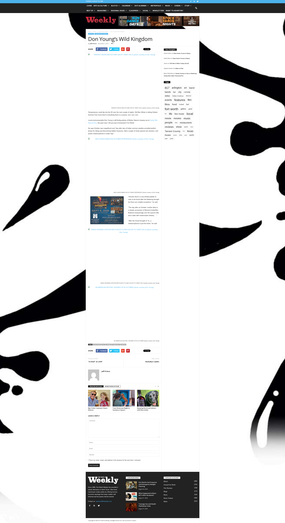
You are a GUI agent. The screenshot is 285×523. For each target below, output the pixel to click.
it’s (166, 114)
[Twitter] (197, 1)
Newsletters (158, 10)
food (174, 104)
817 (167, 88)
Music (167, 6)
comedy (187, 92)
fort (187, 104)
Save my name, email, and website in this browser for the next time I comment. (115, 460)
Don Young (97, 344)
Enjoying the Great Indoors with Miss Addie (146, 409)
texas (190, 131)
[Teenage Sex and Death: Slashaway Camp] (131, 507)
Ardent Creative (131, 520)
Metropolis (156, 6)
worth (191, 135)
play (176, 122)
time (180, 135)
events (168, 100)
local (190, 114)
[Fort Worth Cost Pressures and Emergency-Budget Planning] (131, 485)
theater (168, 135)
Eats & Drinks (140, 6)
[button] (196, 8)
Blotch (114, 6)
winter (123, 344)
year (166, 138)
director (188, 96)
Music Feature (168, 498)
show (179, 126)
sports (186, 127)
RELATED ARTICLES (96, 386)
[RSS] (194, 1)
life (170, 113)
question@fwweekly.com (104, 501)
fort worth (171, 109)
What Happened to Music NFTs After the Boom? (147, 494)
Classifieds (133, 10)
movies (177, 118)
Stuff (187, 6)
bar (174, 92)
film (189, 100)
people (169, 122)
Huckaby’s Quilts (152, 361)
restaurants (186, 122)
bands (168, 92)
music (187, 118)
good (190, 109)
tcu (184, 131)
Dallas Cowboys (178, 96)
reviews (169, 126)
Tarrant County (172, 131)
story (191, 127)
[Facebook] (190, 1)
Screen (177, 6)
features (179, 100)
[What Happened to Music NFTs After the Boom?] (131, 496)
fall (103, 344)
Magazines (102, 10)
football (181, 104)
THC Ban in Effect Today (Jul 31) (179, 63)
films (167, 104)
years (171, 138)
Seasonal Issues (118, 10)
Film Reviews (168, 488)
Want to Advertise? (174, 10)
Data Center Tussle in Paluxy (182, 53)
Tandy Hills (116, 344)
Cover (89, 6)
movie (168, 118)
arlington (177, 87)
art (185, 87)
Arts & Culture (100, 6)
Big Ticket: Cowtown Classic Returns (98, 409)
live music (179, 113)
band (191, 88)
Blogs (165, 491)
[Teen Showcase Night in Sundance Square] (124, 398)
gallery (183, 109)
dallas (167, 96)
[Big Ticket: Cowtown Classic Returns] (99, 398)
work (185, 135)
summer (108, 344)
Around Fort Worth (101, 34)
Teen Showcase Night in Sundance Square (121, 409)
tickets (175, 135)
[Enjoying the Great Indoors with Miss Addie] (148, 398)
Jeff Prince (93, 43)
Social (145, 10)
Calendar (126, 6)
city (179, 92)
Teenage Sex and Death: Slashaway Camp (147, 505)
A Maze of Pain (179, 68)
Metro (165, 501)
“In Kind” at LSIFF (95, 361)
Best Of (90, 10)
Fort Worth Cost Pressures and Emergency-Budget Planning (148, 484)
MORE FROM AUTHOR (112, 386)
